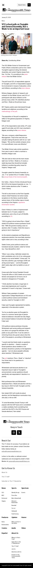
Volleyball (14, 511)
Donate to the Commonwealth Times (16, 556)
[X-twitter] (19, 432)
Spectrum (25, 488)
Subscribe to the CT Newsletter (16, 542)
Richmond (4, 498)
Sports (14, 488)
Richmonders (5, 525)
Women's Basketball (14, 501)
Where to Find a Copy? (16, 538)
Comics (4, 528)
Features (5, 517)
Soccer (13, 508)
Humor (23, 517)
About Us (4, 472)
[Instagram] (13, 432)
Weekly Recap (15, 492)
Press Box (14, 495)
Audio (14, 528)
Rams (3, 522)
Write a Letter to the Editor (16, 522)
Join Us (13, 549)
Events (23, 492)
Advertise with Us (16, 552)
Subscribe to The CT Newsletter (11, 481)
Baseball (14, 505)
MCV (3, 495)
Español (5, 533)
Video (23, 528)
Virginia (4, 501)
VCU (3, 492)
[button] (3, 4)
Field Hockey (15, 514)
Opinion (14, 517)
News (4, 488)
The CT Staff (5, 477)
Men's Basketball (16, 498)
